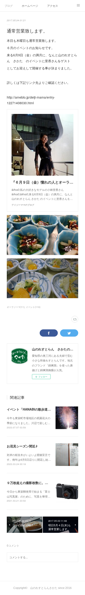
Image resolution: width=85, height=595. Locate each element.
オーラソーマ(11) (15, 307)
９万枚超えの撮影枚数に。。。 (29, 482)
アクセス (52, 5)
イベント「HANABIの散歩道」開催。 (33, 409)
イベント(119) (33, 307)
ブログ (9, 5)
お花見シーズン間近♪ (22, 446)
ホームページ (30, 5)
